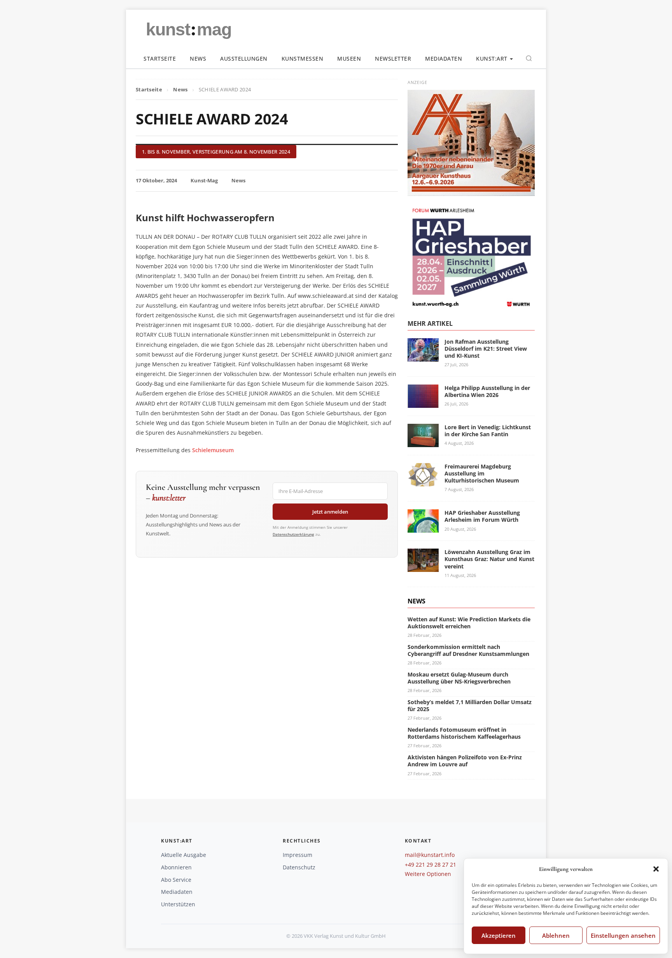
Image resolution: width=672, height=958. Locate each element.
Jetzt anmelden (330, 511)
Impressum (297, 854)
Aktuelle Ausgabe (183, 854)
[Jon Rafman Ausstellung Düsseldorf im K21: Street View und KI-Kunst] (423, 356)
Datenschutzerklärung (293, 534)
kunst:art (492, 58)
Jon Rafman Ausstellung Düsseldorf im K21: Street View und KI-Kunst (485, 348)
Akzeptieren (498, 935)
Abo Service (176, 879)
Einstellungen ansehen (623, 935)
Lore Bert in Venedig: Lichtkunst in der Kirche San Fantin (487, 430)
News (198, 58)
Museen (349, 58)
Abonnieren (176, 867)
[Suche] (529, 58)
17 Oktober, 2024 (156, 180)
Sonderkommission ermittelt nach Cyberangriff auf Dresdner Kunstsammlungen (468, 650)
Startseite (160, 58)
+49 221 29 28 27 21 (430, 864)
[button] (656, 869)
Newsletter (393, 58)
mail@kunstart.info (430, 854)
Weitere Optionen (428, 874)
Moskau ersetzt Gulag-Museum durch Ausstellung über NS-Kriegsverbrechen (459, 678)
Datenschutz (299, 867)
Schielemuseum (213, 450)
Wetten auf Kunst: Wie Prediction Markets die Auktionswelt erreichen (469, 622)
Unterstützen (178, 904)
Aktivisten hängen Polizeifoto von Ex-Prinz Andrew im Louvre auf (465, 760)
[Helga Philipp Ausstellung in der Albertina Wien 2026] (423, 403)
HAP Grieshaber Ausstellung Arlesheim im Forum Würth (482, 516)
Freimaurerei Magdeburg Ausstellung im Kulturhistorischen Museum (481, 473)
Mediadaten (443, 58)
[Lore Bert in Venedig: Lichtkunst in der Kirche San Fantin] (423, 442)
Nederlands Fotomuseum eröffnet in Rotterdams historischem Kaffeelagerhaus (464, 733)
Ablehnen (556, 935)
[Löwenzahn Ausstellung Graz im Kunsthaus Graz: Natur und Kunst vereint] (423, 567)
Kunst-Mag (204, 180)
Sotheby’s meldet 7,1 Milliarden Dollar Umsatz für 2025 (470, 705)
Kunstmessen (303, 58)
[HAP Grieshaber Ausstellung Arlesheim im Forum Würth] (423, 527)
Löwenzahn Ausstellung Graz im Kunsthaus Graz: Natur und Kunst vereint (489, 559)
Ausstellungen (244, 58)
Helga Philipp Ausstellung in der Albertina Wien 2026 (487, 391)
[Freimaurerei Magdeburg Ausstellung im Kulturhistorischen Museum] (423, 481)
